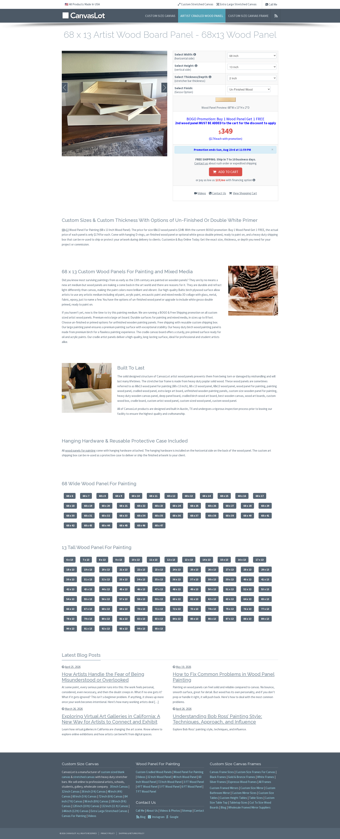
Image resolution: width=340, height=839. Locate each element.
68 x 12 (171, 496)
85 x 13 (194, 618)
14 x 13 (206, 559)
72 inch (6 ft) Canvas (111, 796)
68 (63, 230)
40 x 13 (247, 579)
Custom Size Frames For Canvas (255, 772)
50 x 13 (212, 589)
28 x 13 (247, 569)
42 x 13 (70, 589)
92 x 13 (106, 628)
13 (67, 230)
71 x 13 (159, 609)
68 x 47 (159, 525)
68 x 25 (194, 505)
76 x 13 (247, 609)
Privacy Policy (108, 833)
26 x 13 (212, 569)
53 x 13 (265, 589)
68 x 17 (260, 496)
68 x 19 (88, 505)
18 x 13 (70, 569)
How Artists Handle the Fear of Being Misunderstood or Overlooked (103, 677)
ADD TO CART (227, 172)
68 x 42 (70, 525)
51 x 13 (230, 589)
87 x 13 (230, 618)
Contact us (201, 163)
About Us (152, 810)
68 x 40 (247, 515)
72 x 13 (177, 609)
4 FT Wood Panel (147, 786)
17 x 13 (260, 559)
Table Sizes (256, 798)
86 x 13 (212, 618)
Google (173, 817)
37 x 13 (194, 579)
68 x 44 (106, 525)
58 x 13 (141, 599)
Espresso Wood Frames (242, 782)
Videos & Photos (170, 810)
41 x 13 (265, 579)
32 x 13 (106, 579)
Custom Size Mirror (252, 788)
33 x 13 (123, 579)
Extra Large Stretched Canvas (238, 4)
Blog (143, 817)
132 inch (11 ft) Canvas (114, 806)
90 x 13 (70, 628)
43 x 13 (88, 589)
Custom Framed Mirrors (224, 788)
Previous (65, 87)
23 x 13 (159, 569)
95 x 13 (159, 628)
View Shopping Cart (245, 193)
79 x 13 (88, 618)
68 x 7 (86, 496)
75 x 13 (230, 609)
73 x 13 (194, 609)
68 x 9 (118, 496)
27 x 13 (230, 569)
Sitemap (187, 810)
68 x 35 (159, 515)
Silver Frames (218, 782)
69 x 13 (123, 609)
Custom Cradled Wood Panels (154, 772)
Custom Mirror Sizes (244, 793)
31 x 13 (88, 579)
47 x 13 (159, 589)
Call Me (272, 4)
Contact (199, 810)
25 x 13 (194, 569)
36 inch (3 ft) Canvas (94, 791)
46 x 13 (141, 589)
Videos (202, 193)
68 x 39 (230, 515)
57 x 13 (123, 599)
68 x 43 (88, 525)
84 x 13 (177, 618)
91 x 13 (88, 628)
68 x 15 (224, 496)
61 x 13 (194, 599)
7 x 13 (86, 559)
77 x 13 (265, 609)
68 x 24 (177, 505)
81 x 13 (123, 618)
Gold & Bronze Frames (241, 777)
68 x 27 (230, 505)
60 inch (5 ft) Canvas (85, 796)
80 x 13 (106, 618)
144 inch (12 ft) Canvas (75, 811)
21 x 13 (123, 569)
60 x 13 (177, 599)
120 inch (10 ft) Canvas (86, 806)
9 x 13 (118, 559)
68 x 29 (265, 505)
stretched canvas (84, 777)
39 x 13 (230, 579)
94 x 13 (141, 628)
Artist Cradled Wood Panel (201, 16)
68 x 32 (106, 515)
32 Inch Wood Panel (159, 777)
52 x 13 (247, 589)
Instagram (158, 817)
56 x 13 (106, 599)
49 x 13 (194, 589)
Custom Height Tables (233, 798)
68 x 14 (206, 496)
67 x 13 (88, 609)
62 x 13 (212, 599)
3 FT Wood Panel (194, 782)
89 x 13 (265, 618)
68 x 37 (194, 515)
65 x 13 (265, 599)
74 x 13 (212, 609)
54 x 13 (70, 599)
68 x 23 (159, 505)
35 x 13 (159, 579)
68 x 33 (123, 515)
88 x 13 (247, 618)
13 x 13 (189, 559)
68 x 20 (106, 505)
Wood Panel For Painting (188, 772)
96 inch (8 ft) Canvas (96, 801)
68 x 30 (70, 515)
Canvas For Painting (74, 816)
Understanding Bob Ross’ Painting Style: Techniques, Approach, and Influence (217, 719)
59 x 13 (159, 599)
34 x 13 (141, 579)
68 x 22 (141, 505)
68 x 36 (177, 515)
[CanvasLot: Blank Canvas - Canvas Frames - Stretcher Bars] (84, 15)
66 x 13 (70, 609)
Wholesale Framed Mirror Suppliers (249, 807)
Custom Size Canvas (160, 16)
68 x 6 (69, 496)
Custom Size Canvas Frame (248, 16)
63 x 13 (230, 599)
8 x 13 (102, 559)
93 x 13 (123, 628)
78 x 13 (70, 618)
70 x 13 (141, 609)
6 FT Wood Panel (192, 786)
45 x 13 (123, 589)
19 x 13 (88, 569)
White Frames (265, 777)
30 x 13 (70, 579)
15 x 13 (224, 559)
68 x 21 (123, 505)
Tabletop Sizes (238, 802)
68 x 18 (70, 505)
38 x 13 (212, 579)
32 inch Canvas (71, 791)
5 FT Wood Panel (169, 786)
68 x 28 (247, 505)
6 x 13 (69, 559)
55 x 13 (88, 599)
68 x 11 (153, 496)
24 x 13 (177, 569)
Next (164, 87)
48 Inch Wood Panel (185, 777)
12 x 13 (171, 559)
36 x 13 (177, 579)
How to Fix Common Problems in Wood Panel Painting (223, 677)
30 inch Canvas (119, 786)
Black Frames (218, 777)
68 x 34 (141, 515)
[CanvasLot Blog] (276, 16)
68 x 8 (102, 496)
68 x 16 (242, 496)
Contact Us (219, 193)
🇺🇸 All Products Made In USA (82, 4)
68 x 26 (212, 505)
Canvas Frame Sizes (222, 772)
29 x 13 (265, 569)
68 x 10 (136, 496)
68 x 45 (123, 525)
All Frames (265, 782)
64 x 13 (247, 599)
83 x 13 (159, 618)
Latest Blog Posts (81, 655)
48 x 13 (177, 589)
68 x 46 (141, 525)
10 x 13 (136, 559)
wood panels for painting (80, 450)
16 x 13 (242, 559)
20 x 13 (106, 569)
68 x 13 (189, 496)
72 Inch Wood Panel (170, 782)
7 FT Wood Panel (146, 791)
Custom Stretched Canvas (196, 4)
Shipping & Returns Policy (131, 833)
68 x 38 (212, 515)
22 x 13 (141, 569)
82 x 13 (141, 618)
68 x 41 (265, 515)
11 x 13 (153, 559)
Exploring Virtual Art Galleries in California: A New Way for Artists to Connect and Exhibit (111, 719)
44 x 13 (106, 589)
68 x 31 (88, 515)
